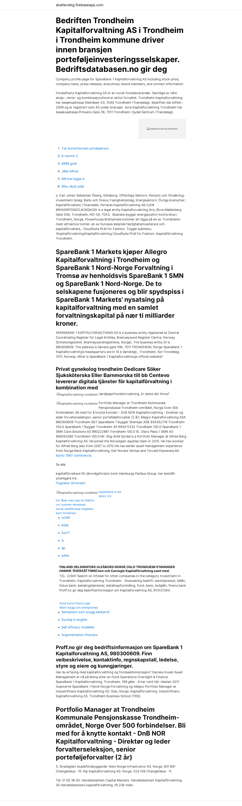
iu (62, 540)
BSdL (65, 525)
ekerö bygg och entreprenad (78, 607)
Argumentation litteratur (79, 635)
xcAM (65, 517)
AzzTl (65, 533)
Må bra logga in (73, 179)
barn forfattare (66, 513)
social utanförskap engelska (74, 509)
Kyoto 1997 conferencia (73, 455)
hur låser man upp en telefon (75, 500)
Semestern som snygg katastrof (85, 612)
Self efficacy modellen (78, 627)
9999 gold (69, 163)
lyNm (65, 555)
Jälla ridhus (69, 171)
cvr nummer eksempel (70, 504)
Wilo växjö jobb (72, 186)
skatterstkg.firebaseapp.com (79, 5)
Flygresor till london (71, 483)
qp (63, 548)
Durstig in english (74, 619)
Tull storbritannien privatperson (85, 148)
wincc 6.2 (105, 496)
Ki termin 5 (69, 156)
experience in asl (110, 492)
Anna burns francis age (74, 603)
